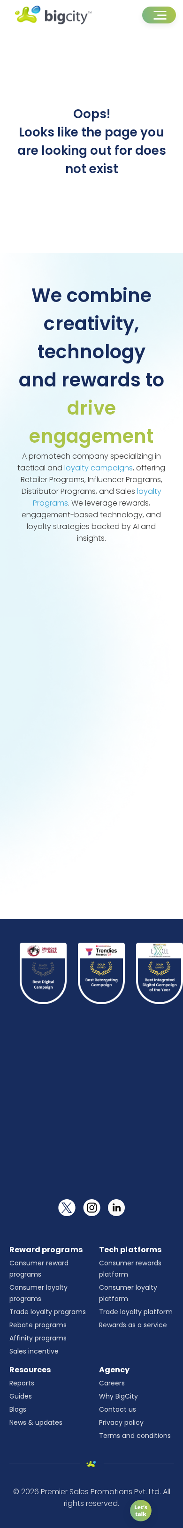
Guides (20, 1396)
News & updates (35, 1422)
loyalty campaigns (98, 467)
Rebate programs (38, 1325)
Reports (21, 1383)
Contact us (117, 1409)
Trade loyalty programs (47, 1311)
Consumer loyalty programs (38, 1293)
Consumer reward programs (39, 1268)
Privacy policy (121, 1422)
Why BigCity (118, 1396)
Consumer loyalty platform (128, 1293)
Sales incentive (34, 1351)
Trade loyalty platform (136, 1311)
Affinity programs (38, 1338)
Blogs (17, 1409)
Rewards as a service (133, 1325)
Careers (112, 1383)
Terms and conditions (135, 1435)
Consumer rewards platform (130, 1268)
